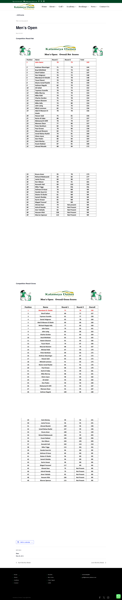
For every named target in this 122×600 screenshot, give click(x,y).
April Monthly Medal (24, 563)
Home (44, 7)
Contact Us (104, 7)
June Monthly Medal (97, 563)
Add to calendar (25, 542)
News (93, 7)
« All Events (20, 15)
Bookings (83, 7)
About (52, 7)
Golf (60, 7)
